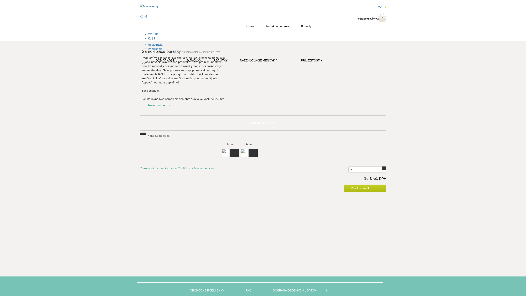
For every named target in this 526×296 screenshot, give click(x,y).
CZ (150, 34)
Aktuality (305, 26)
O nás (250, 26)
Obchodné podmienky (207, 290)
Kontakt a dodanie (277, 26)
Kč (149, 38)
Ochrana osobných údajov (294, 290)
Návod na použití (159, 105)
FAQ (248, 290)
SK (156, 34)
